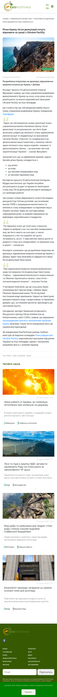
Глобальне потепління (28, 423)
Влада (5, 649)
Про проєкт (32, 658)
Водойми (21, 355)
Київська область (25, 547)
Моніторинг (7, 661)
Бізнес (5, 655)
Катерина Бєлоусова (45, 77)
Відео (30, 655)
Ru (47, 5)
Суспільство (7, 652)
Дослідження (33, 664)
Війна (9, 355)
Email (7, 672)
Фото (30, 652)
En (47, 8)
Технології (32, 649)
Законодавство (20, 485)
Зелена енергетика (10, 658)
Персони (6, 664)
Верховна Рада (20, 609)
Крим (29, 355)
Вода (15, 355)
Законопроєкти (34, 661)
